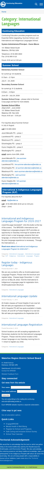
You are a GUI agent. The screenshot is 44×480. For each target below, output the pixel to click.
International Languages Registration (22, 324)
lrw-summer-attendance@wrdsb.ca (28, 164)
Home (4, 11)
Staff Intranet (33, 467)
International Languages (16, 254)
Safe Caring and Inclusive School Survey (21, 431)
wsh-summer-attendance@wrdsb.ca (14, 176)
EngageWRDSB (12, 424)
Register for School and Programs (19, 429)
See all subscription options (11, 415)
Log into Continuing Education (16, 467)
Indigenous (12, 256)
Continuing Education (14, 3)
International (21, 256)
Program (36, 256)
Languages (29, 256)
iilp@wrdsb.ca (12, 200)
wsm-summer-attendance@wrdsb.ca (28, 171)
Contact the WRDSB (9, 370)
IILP (6, 256)
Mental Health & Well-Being (16, 426)
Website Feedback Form (10, 374)
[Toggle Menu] (41, 4)
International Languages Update (19, 296)
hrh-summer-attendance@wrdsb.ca (14, 182)
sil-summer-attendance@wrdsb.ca (28, 168)
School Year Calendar (14, 434)
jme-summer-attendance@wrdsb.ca (14, 159)
